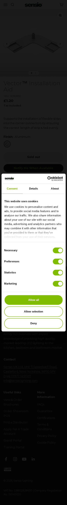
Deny (33, 323)
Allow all (33, 299)
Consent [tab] (12, 188)
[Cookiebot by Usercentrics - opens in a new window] (48, 178)
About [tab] (55, 188)
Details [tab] (33, 188)
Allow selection (33, 311)
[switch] (58, 261)
